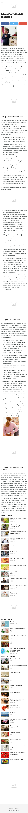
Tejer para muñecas (15, 642)
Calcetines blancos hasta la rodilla (17, 746)
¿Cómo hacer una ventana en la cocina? (18, 666)
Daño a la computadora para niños (18, 579)
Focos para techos (15, 672)
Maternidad (3, 10)
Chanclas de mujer (15, 732)
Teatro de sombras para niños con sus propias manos (18, 586)
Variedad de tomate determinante (15, 740)
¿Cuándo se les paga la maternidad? (16, 592)
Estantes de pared (15, 679)
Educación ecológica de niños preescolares (18, 519)
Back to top (14, 805)
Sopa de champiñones (16, 685)
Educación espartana (16, 726)
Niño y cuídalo (11, 10)
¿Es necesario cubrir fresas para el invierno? (17, 753)
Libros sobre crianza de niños (18, 565)
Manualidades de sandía (16, 759)
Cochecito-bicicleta (15, 552)
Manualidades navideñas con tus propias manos (18, 532)
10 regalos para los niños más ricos (18, 720)
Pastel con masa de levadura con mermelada (18, 636)
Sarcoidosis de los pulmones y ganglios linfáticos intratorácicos (18, 650)
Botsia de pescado (15, 692)
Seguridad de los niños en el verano (17, 572)
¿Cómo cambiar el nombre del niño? (17, 539)
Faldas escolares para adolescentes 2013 (16, 525)
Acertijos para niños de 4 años (18, 545)
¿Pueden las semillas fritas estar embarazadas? (17, 699)
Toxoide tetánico (14, 622)
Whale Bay (13, 712)
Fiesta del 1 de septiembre (17, 558)
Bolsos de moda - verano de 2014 (18, 629)
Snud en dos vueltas (15, 659)
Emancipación (14, 706)
